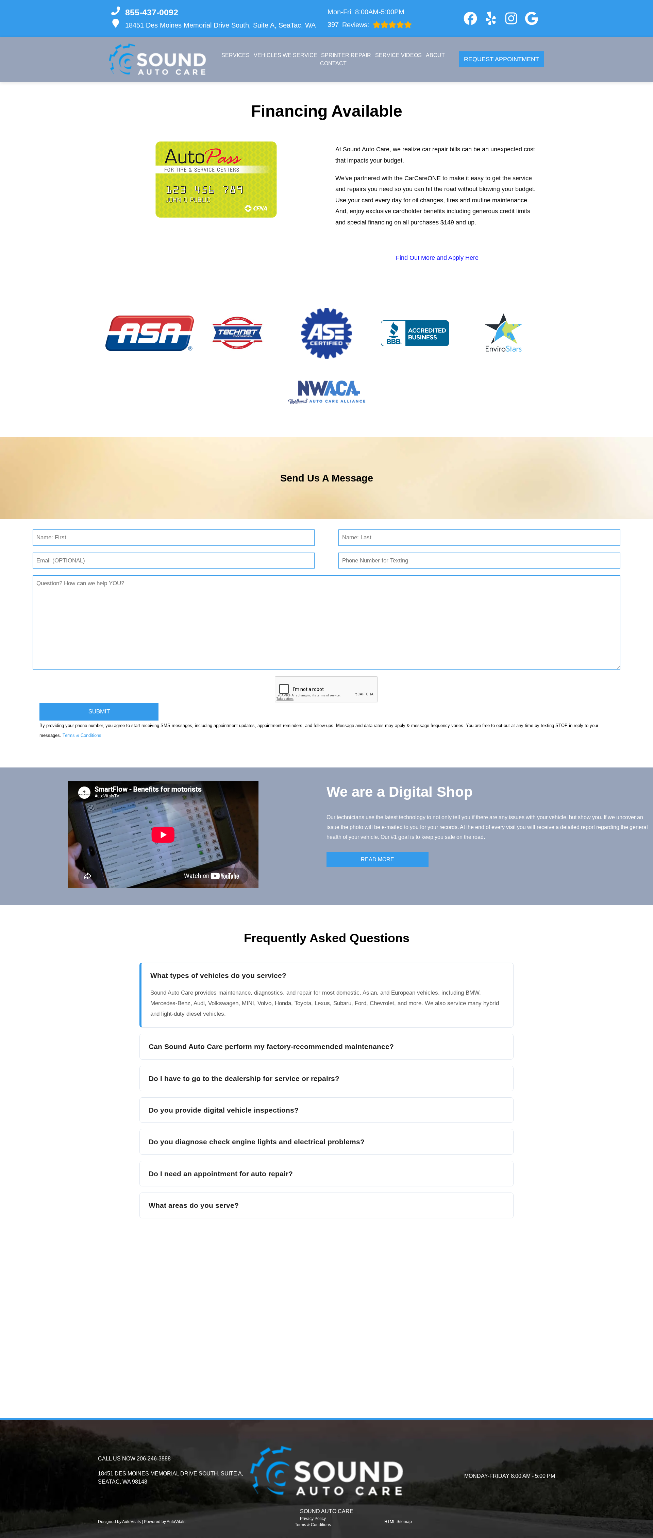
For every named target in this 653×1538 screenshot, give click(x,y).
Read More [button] (377, 859)
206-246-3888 (154, 1458)
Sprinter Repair (346, 55)
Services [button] (235, 55)
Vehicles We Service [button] (285, 55)
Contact (333, 63)
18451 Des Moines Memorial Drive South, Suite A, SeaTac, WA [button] (220, 25)
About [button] (435, 55)
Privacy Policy (313, 1518)
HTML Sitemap (398, 1521)
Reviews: (348, 25)
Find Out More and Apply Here (437, 257)
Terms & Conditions (82, 735)
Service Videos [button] (398, 55)
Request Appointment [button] (501, 59)
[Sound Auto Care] (157, 59)
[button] (470, 18)
